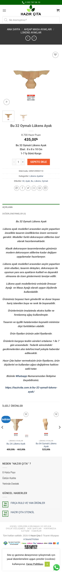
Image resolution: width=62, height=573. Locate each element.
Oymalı (45, 181)
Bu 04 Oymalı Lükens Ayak (46, 445)
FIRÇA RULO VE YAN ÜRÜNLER (28, 503)
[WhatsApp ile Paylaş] (16, 188)
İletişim (25, 531)
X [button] (47, 564)
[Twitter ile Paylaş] (28, 188)
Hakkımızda (50, 528)
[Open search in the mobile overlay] (31, 20)
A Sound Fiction (31, 539)
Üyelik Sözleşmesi (15, 528)
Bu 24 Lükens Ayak (16, 443)
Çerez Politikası (34, 564)
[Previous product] (34, 38)
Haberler (36, 531)
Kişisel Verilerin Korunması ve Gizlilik (30, 526)
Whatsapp (21, 376)
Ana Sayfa (13, 29)
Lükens (37, 181)
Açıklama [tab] (7, 207)
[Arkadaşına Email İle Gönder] (34, 188)
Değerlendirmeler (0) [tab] (14, 213)
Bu (32, 181)
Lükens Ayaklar (31, 32)
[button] (4, 10)
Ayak (27, 181)
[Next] (54, 79)
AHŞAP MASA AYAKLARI (38, 29)
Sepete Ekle (38, 162)
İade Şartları (34, 528)
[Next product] (27, 38)
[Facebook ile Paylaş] (22, 188)
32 (23, 181)
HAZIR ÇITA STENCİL (22, 512)
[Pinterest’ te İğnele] (39, 188)
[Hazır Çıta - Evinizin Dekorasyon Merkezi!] (31, 10)
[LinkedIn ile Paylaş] (45, 188)
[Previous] (7, 79)
